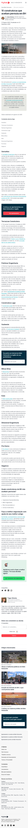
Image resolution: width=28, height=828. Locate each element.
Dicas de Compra (5, 774)
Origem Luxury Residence (18, 239)
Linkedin (8, 590)
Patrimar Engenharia (6, 127)
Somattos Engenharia (8, 154)
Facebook (5, 590)
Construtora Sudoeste (13, 329)
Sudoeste (3, 133)
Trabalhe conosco (6, 754)
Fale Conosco (4, 752)
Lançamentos (4, 769)
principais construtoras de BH (14, 100)
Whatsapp (11, 590)
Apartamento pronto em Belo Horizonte (11, 739)
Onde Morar (4, 766)
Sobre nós (4, 749)
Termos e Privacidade (6, 759)
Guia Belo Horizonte (6, 7)
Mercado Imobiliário (19, 7)
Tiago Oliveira (10, 16)
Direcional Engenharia (7, 141)
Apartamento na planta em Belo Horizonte (11, 737)
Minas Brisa (4, 135)
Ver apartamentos (14, 213)
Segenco (3, 146)
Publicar (14, 635)
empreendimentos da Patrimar (9, 297)
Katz (2, 138)
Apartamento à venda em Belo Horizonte (11, 734)
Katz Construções (7, 398)
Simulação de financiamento (8, 757)
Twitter (2, 590)
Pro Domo (3, 143)
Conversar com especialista (14, 578)
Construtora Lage (5, 130)
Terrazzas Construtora (7, 125)
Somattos (3, 122)
